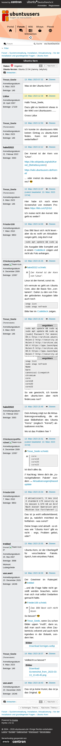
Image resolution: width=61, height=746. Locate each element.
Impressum (33, 732)
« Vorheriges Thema (29, 707)
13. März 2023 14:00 (34, 224)
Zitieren (52, 79)
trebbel (7, 543)
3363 (14, 158)
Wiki (30, 26)
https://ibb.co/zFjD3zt (41, 208)
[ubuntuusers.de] (21, 17)
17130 (14, 107)
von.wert (8, 573)
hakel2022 (8, 147)
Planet (50, 26)
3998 (14, 561)
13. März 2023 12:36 (34, 96)
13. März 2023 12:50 (34, 123)
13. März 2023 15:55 (34, 543)
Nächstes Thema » (49, 707)
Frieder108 (9, 224)
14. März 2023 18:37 (34, 653)
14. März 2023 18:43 (34, 683)
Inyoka (15, 720)
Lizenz (4, 732)
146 (13, 90)
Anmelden (42, 5)
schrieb (42, 267)
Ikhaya (39, 26)
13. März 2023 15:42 (34, 319)
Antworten (10, 72)
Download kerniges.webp (42, 646)
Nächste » (52, 66)
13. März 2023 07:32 (34, 79)
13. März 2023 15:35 (34, 261)
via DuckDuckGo (51, 44)
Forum (21, 26)
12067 (14, 275)
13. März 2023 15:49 (34, 406)
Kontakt (12, 732)
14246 (14, 584)
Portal (10, 26)
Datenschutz (22, 732)
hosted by (6, 2)
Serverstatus (45, 732)
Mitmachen (31, 33)
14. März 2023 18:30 (34, 573)
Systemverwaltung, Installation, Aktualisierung (30, 53)
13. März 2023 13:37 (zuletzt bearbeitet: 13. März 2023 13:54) (40, 192)
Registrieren (54, 5)
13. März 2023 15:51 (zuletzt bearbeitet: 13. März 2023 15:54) (40, 442)
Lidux (6, 96)
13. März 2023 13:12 (34, 147)
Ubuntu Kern (42, 56)
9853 (14, 235)
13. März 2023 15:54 (34, 492)
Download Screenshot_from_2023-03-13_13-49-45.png (43, 672)
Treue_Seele (9, 79)
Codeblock (39, 250)
